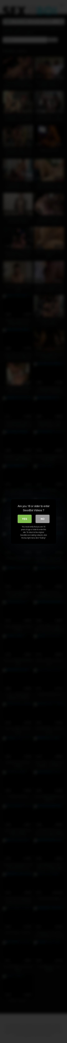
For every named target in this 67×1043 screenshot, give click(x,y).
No (42, 519)
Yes (24, 519)
